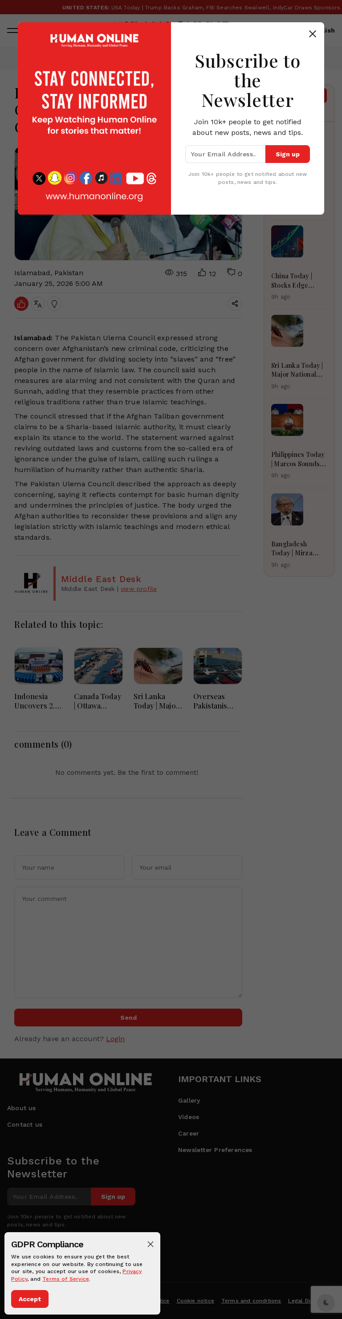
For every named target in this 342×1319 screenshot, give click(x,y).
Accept (30, 1299)
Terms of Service (65, 1279)
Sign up (288, 154)
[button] (150, 1244)
